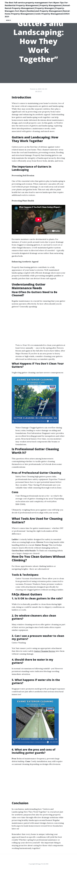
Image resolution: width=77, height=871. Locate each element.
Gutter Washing (19, 642)
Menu (8, 20)
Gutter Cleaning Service (44, 651)
